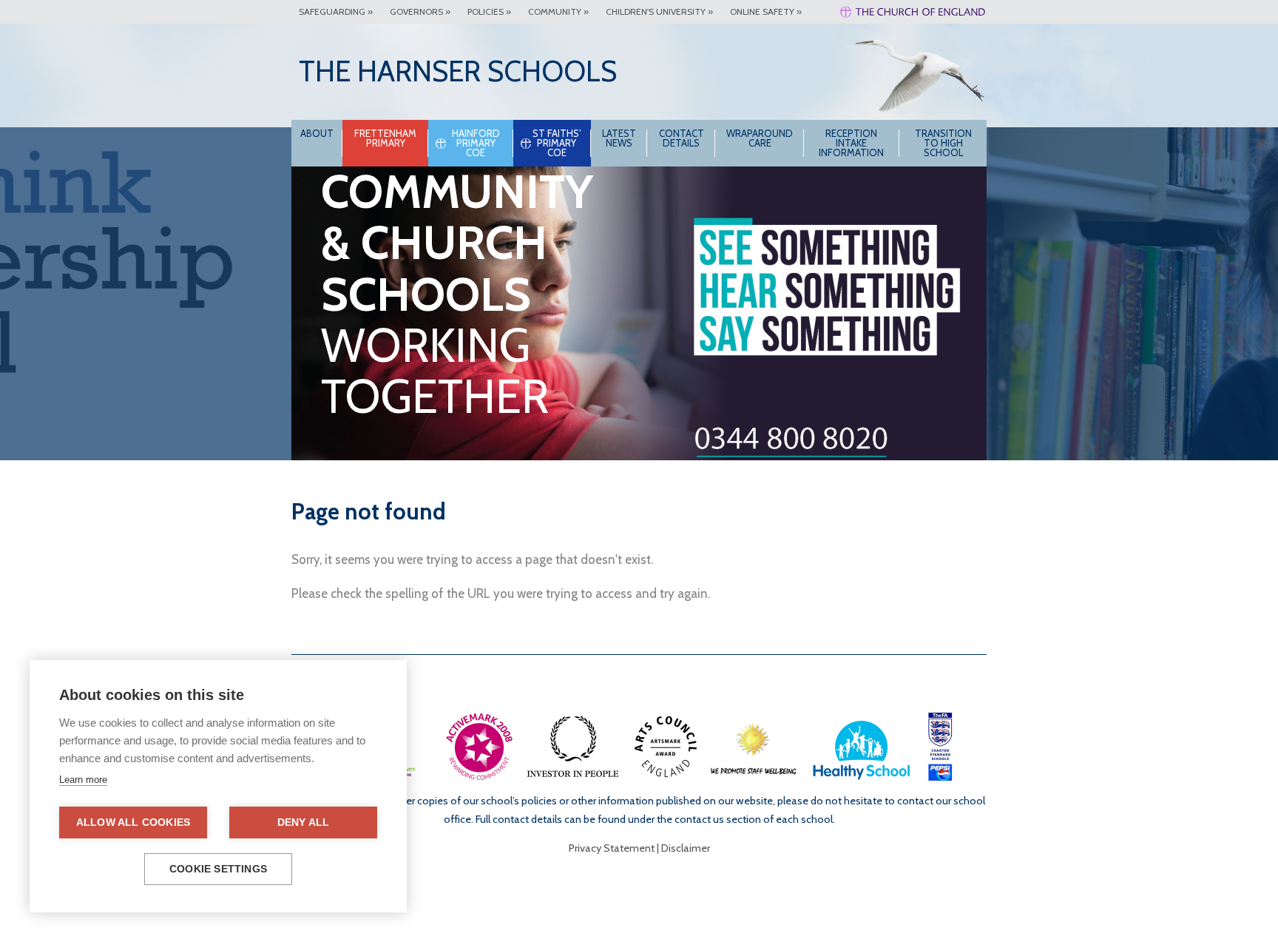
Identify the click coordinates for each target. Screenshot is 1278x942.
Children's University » (659, 11)
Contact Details (681, 138)
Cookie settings (218, 869)
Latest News (619, 138)
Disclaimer (685, 848)
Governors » (420, 11)
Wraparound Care (759, 138)
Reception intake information (851, 142)
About (317, 133)
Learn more (83, 779)
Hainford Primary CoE (476, 142)
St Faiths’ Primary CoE (556, 142)
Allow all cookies (133, 822)
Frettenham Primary (385, 138)
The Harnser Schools (458, 71)
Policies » (489, 11)
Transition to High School (943, 142)
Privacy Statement (612, 848)
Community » (558, 11)
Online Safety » (766, 11)
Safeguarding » (336, 11)
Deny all (303, 822)
